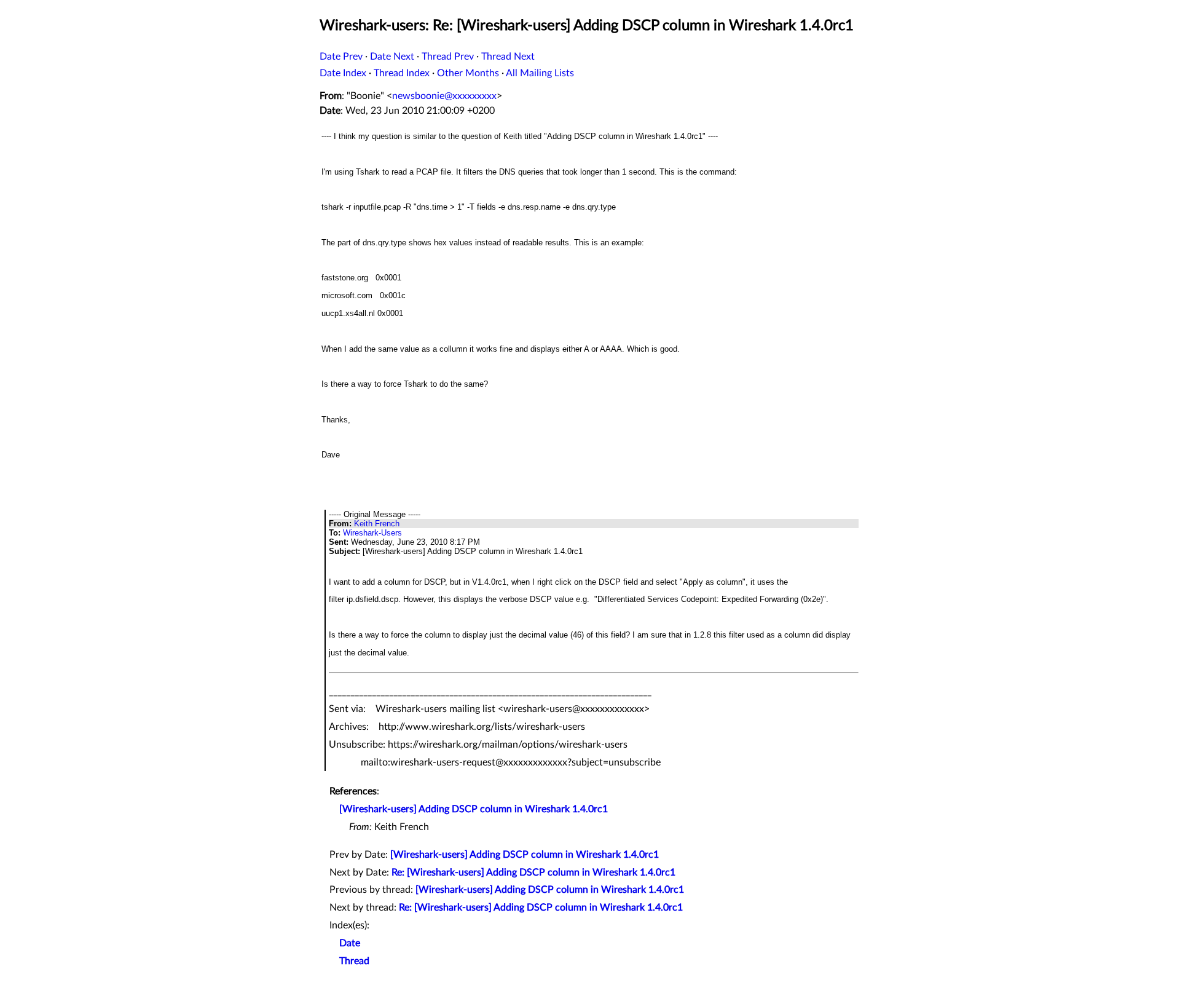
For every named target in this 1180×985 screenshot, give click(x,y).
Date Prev (341, 56)
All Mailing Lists (540, 73)
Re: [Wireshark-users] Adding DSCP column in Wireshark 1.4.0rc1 (533, 872)
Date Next (392, 56)
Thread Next (508, 56)
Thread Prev (448, 56)
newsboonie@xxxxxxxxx (444, 96)
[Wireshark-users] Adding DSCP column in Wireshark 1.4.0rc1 (473, 809)
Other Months (468, 73)
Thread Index (402, 73)
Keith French (376, 523)
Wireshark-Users (372, 532)
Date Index (343, 73)
